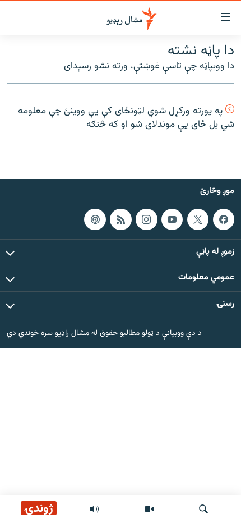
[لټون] (203, 509)
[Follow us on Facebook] (223, 219)
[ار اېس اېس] (120, 219)
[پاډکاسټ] (94, 219)
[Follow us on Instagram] (146, 219)
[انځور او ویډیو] (149, 509)
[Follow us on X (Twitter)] (197, 219)
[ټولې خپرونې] (94, 509)
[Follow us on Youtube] (172, 219)
